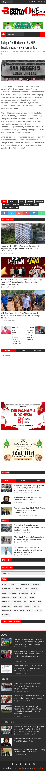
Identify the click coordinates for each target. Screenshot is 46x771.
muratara (39, 201)
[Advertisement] (23, 174)
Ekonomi (36, 585)
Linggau (30, 201)
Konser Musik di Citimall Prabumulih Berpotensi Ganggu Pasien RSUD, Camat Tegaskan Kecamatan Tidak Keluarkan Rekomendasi (22, 282)
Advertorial (13, 585)
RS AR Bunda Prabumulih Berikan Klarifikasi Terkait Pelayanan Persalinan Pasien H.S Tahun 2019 (28, 550)
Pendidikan (16, 204)
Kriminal (34, 589)
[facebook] (29, 2)
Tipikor (38, 610)
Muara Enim (23, 593)
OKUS (32, 597)
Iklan (26, 589)
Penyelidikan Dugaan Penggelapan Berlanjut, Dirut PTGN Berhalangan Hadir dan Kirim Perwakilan (29, 527)
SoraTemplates (16, 768)
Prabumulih (6, 610)
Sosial (36, 204)
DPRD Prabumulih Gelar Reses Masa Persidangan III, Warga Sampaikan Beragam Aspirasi (27, 686)
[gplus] (35, 2)
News (15, 597)
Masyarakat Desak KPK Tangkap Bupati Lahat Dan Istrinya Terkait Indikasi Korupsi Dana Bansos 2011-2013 (29, 488)
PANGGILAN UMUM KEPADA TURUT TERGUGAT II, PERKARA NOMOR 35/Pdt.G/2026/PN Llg (28, 668)
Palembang (17, 602)
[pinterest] (41, 2)
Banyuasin (25, 585)
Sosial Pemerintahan (10, 207)
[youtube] (38, 2)
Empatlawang (7, 589)
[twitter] (32, 2)
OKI (26, 597)
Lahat (22, 201)
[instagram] (44, 2)
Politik (36, 606)
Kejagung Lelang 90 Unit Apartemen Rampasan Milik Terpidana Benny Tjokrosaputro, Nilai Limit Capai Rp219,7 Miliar (20, 248)
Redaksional (19, 610)
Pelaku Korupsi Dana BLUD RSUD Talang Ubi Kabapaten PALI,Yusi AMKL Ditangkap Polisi (29, 510)
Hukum (11, 201)
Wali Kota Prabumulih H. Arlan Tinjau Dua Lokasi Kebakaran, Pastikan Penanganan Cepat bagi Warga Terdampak (20, 315)
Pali (25, 602)
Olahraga (6, 602)
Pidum (27, 606)
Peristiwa (27, 204)
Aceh (4, 585)
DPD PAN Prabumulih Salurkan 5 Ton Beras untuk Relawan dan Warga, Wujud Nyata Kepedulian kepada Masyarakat (29, 641)
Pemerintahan (35, 602)
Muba (33, 593)
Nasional (6, 204)
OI (20, 597)
